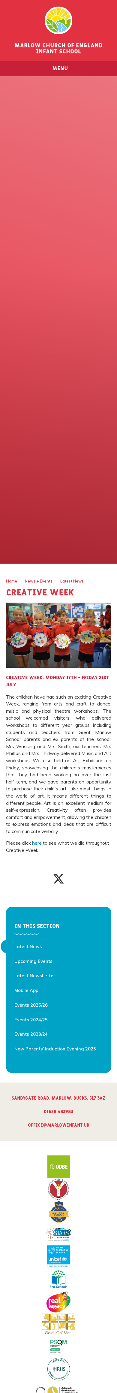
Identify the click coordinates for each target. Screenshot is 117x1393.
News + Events (38, 581)
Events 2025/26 (31, 1005)
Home (11, 581)
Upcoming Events (33, 961)
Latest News (72, 581)
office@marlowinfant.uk (58, 1125)
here (37, 843)
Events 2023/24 (31, 1034)
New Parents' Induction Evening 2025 (55, 1049)
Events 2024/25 (31, 1020)
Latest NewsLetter (34, 975)
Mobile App (26, 990)
